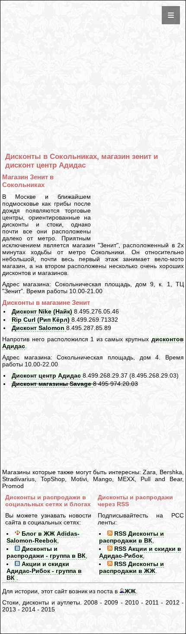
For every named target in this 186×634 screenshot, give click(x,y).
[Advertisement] (94, 62)
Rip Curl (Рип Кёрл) (41, 319)
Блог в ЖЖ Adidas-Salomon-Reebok (43, 537)
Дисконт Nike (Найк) (43, 311)
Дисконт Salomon (39, 327)
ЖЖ (130, 591)
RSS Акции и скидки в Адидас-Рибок (140, 552)
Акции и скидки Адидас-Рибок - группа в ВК (44, 570)
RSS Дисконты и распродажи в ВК (131, 537)
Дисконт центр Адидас (47, 375)
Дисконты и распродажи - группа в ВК (46, 552)
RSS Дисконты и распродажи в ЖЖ (131, 567)
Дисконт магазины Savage (52, 383)
